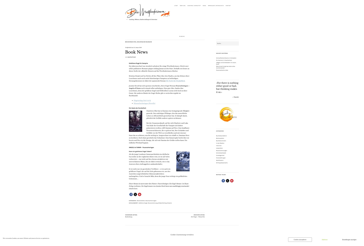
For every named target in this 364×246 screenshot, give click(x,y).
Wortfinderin (219, 160)
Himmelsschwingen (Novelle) (144, 103)
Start (176, 5)
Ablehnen (325, 239)
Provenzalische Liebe (222, 70)
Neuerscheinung (152, 203)
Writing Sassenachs (222, 162)
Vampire (169, 203)
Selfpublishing (162, 203)
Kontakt (228, 5)
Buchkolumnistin (221, 140)
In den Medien (220, 143)
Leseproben (219, 148)
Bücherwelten (130, 42)
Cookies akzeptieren (300, 239)
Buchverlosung (131, 216)
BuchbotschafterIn (221, 135)
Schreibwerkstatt (221, 153)
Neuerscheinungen (144, 42)
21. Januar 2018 (138, 47)
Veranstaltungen (221, 158)
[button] (131, 194)
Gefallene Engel (143, 203)
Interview (218, 145)
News (204, 5)
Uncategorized (220, 155)
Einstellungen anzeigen (349, 239)
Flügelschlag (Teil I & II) (142, 100)
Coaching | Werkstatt (194, 5)
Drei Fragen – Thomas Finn (198, 216)
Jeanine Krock (131, 57)
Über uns (183, 5)
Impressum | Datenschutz (216, 5)
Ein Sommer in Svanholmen (224, 60)
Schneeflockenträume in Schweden (226, 58)
